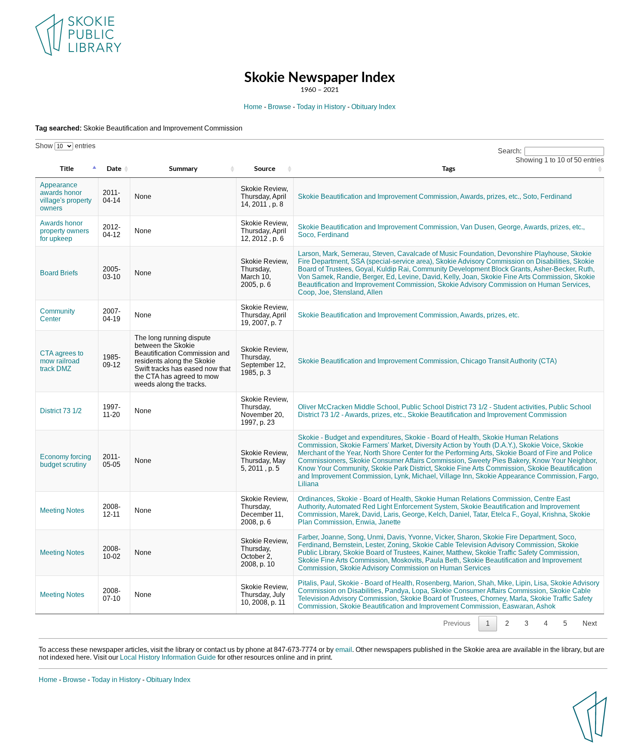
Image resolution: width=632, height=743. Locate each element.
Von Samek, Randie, (329, 276)
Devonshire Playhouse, (533, 253)
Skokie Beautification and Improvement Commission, (378, 196)
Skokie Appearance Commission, (526, 476)
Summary (183, 168)
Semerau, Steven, (368, 253)
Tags (448, 168)
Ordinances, (316, 498)
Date (114, 168)
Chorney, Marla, (504, 598)
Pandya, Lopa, (407, 590)
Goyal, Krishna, (544, 514)
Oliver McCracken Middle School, (349, 407)
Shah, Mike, (496, 583)
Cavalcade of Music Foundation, (446, 253)
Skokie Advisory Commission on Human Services (415, 568)
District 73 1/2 (61, 410)
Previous (456, 623)
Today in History (321, 106)
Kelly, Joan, (461, 276)
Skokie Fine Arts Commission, (526, 276)
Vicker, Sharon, (458, 537)
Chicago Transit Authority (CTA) (508, 361)
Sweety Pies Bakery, (499, 460)
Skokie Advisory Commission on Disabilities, (503, 261)
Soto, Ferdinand (547, 196)
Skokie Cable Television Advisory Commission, (484, 544)
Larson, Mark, (318, 253)
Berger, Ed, (379, 276)
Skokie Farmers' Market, (376, 445)
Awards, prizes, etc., (490, 196)
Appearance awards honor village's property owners (66, 196)
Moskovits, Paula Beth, (426, 560)
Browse (279, 106)
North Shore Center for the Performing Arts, (429, 453)
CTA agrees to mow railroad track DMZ (61, 361)
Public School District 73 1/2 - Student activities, (474, 407)
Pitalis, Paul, (317, 583)
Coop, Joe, (314, 292)
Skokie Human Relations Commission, (473, 498)
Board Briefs (59, 273)
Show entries (65, 145)
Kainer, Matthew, (448, 552)
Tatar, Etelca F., (496, 514)
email (343, 649)
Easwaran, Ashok (528, 606)
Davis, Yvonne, (410, 537)
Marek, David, (361, 514)
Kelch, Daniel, (449, 514)
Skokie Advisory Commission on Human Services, (514, 284)
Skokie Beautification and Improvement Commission (487, 414)
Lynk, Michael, (416, 476)
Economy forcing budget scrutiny (65, 460)
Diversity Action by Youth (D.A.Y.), (466, 445)
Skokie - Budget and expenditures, (350, 437)
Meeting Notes (62, 510)
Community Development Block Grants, (472, 269)
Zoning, (399, 544)
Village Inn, (456, 476)
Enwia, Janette (378, 522)
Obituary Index (373, 106)
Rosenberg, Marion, (446, 583)
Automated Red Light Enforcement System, (393, 506)
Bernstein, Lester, (359, 544)
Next (590, 623)
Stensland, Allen (358, 292)
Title (67, 168)
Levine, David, (420, 276)
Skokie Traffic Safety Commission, (527, 552)
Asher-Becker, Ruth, (564, 269)
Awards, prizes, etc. (489, 315)
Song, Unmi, (366, 537)
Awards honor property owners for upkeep (64, 230)
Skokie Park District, (402, 468)
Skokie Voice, (540, 445)
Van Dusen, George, (491, 227)
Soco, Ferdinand (323, 234)
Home (253, 106)
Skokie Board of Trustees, (382, 552)
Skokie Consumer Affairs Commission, (407, 460)
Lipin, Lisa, (532, 583)
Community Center (57, 315)
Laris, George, (404, 514)
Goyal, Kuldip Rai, (383, 269)
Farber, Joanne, (322, 537)
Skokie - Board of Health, (443, 437)
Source (265, 168)
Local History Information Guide (168, 657)
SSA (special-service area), (392, 261)
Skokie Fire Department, (520, 537)
